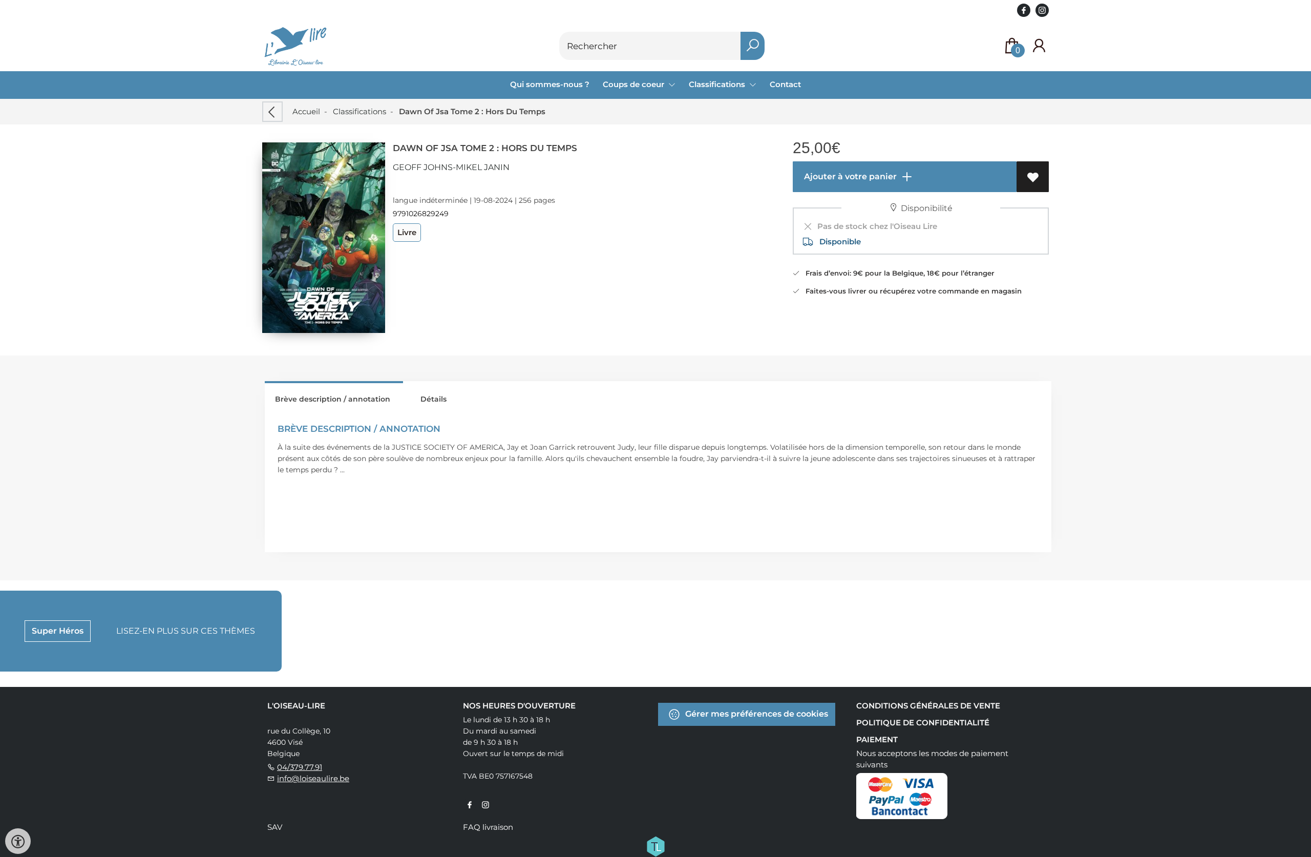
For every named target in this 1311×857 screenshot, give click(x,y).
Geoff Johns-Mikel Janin (451, 167)
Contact (785, 84)
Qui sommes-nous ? (549, 84)
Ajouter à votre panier (849, 176)
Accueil (306, 111)
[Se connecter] (1039, 46)
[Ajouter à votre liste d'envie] (1033, 176)
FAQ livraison (488, 827)
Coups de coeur (634, 84)
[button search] (753, 46)
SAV (274, 827)
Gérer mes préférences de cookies (755, 714)
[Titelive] (655, 845)
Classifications (359, 111)
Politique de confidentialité (922, 722)
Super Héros (57, 631)
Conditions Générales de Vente (928, 705)
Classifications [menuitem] (718, 84)
